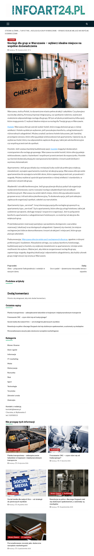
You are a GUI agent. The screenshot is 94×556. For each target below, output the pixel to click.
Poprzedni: (26, 269)
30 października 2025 (66, 507)
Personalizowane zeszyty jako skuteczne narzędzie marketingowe (33, 331)
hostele (54, 149)
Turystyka (11, 39)
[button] (8, 23)
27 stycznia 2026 (64, 461)
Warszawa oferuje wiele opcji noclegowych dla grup (45, 239)
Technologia (12, 386)
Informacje (11, 354)
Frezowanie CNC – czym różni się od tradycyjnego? (27, 317)
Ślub (9, 377)
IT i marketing (12, 359)
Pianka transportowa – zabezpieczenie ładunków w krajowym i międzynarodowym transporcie (44, 313)
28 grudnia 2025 (22, 504)
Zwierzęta (11, 400)
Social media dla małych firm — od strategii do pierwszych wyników (33, 322)
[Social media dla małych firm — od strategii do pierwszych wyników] (26, 483)
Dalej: (68, 269)
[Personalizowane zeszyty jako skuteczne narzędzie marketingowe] (26, 526)
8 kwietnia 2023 (22, 50)
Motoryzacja (12, 368)
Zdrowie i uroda (13, 395)
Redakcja (12, 50)
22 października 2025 (24, 548)
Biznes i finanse (13, 345)
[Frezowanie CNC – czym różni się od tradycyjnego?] (68, 439)
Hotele (10, 127)
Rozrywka (11, 373)
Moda (9, 363)
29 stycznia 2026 (22, 463)
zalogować (20, 298)
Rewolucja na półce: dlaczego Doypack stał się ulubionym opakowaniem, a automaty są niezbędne (45, 326)
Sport (9, 382)
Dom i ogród (12, 350)
